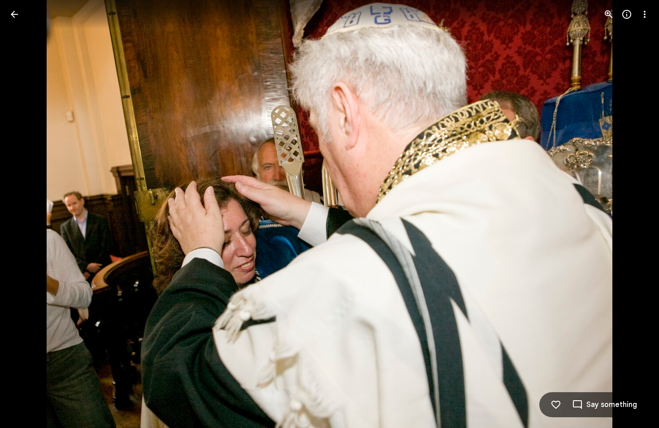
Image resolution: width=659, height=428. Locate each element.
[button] (25, 214)
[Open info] (627, 14)
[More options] (645, 14)
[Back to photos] (14, 14)
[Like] (556, 404)
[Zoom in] (609, 14)
